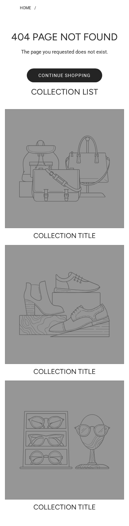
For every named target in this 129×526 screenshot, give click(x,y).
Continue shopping (64, 75)
